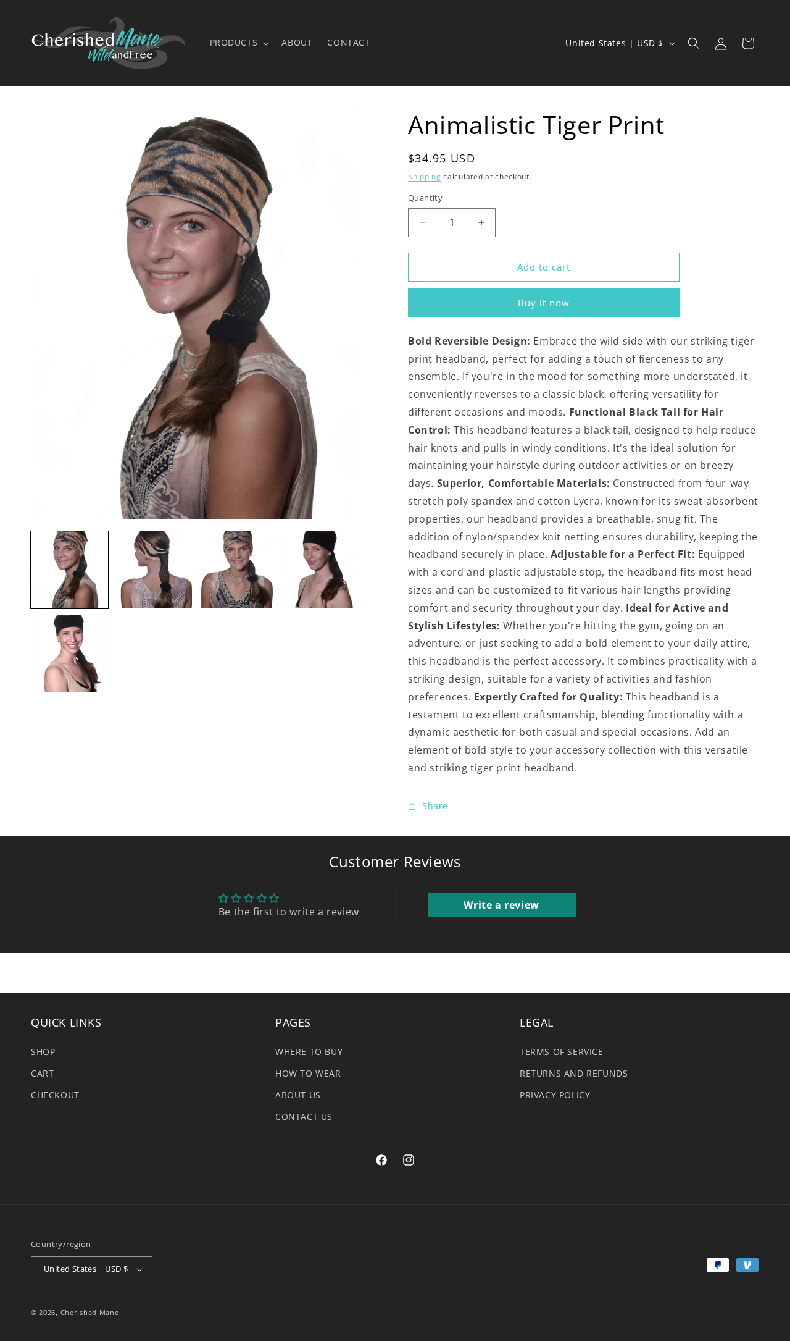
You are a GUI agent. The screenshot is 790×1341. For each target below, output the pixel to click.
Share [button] (435, 806)
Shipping (424, 176)
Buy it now (544, 302)
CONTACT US (304, 1116)
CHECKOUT (55, 1095)
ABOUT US (298, 1095)
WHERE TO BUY (309, 1051)
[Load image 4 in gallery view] (320, 569)
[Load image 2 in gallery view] (152, 569)
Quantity (425, 197)
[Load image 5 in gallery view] (69, 653)
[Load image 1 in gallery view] (69, 569)
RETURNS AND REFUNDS (574, 1073)
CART (42, 1073)
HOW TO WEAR (308, 1073)
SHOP (43, 1051)
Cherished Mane (89, 1312)
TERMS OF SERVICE (562, 1051)
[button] (238, 43)
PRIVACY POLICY (555, 1095)
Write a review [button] (501, 905)
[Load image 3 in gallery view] (236, 569)
